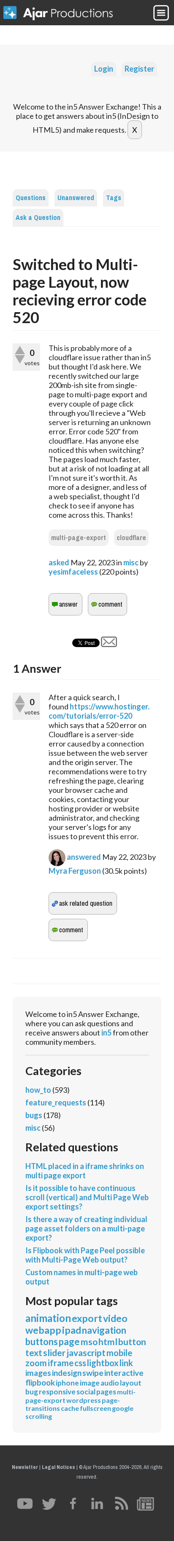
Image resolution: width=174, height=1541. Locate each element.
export (87, 1318)
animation (48, 1318)
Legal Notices (58, 1467)
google (122, 1408)
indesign (67, 1373)
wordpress (83, 1400)
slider (54, 1352)
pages (106, 1391)
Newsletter (25, 1467)
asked (59, 562)
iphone (67, 1382)
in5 (106, 1032)
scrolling (38, 1416)
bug (31, 1391)
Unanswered (75, 197)
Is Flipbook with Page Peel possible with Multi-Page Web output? (85, 1255)
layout (130, 1382)
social (85, 1391)
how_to (38, 1089)
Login (103, 68)
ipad (71, 1330)
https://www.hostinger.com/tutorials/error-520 (99, 711)
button (132, 1341)
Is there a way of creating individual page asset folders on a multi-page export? (86, 1228)
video (115, 1318)
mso (89, 1341)
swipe (92, 1373)
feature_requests (55, 1102)
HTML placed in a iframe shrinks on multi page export (84, 1170)
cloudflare (131, 537)
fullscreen (95, 1408)
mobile (119, 1353)
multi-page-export (78, 537)
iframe (60, 1363)
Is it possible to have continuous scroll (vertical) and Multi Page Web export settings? (87, 1197)
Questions (31, 197)
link (126, 1363)
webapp (43, 1330)
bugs (33, 1115)
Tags (113, 197)
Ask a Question (38, 217)
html (107, 1341)
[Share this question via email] (109, 644)
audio (110, 1382)
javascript (86, 1352)
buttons (41, 1341)
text (33, 1352)
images (38, 1373)
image (90, 1382)
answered (84, 856)
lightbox (103, 1363)
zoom (36, 1363)
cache (70, 1408)
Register (139, 68)
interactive (124, 1373)
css (80, 1363)
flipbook (40, 1382)
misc (131, 562)
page (69, 1341)
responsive (57, 1391)
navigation (104, 1330)
